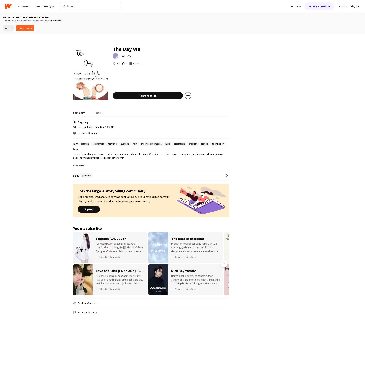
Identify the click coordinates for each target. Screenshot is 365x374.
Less (75, 149)
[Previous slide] (78, 263)
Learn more (25, 28)
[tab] (79, 113)
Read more (78, 165)
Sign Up (355, 6)
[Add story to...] (188, 95)
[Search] (64, 6)
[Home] (8, 6)
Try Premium (321, 6)
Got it (9, 28)
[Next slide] (224, 263)
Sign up (89, 209)
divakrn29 (125, 56)
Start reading (148, 95)
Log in (343, 6)
